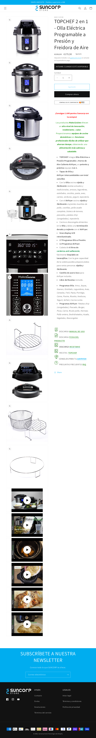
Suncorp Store (43, 734)
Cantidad (57, 73)
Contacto (38, 695)
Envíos (37, 701)
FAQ (84, 364)
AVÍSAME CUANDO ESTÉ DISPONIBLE (72, 66)
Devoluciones (39, 707)
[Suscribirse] (67, 675)
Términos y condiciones (72, 701)
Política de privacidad (71, 707)
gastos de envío (75, 58)
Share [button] (59, 372)
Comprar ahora (72, 94)
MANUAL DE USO (77, 331)
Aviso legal (67, 695)
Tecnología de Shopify (55, 734)
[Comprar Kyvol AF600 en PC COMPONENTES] (72, 104)
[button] (5, 8)
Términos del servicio (43, 713)
